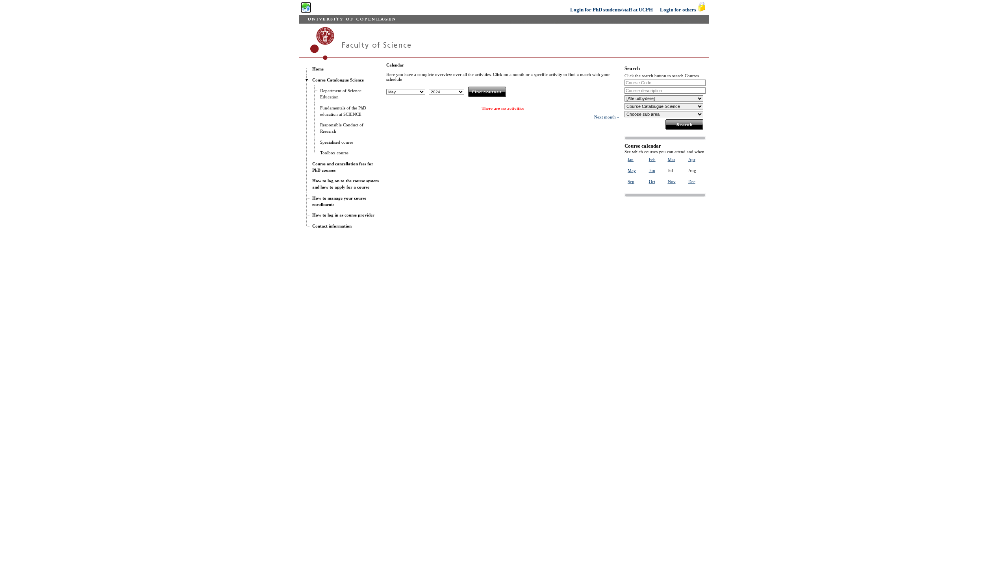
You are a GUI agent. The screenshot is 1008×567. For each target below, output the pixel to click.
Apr (691, 159)
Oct (652, 181)
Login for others (678, 10)
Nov (672, 181)
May (632, 170)
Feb (652, 159)
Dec (691, 181)
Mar (671, 159)
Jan (631, 159)
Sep (631, 181)
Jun (652, 170)
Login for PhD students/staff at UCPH (611, 10)
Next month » (606, 117)
